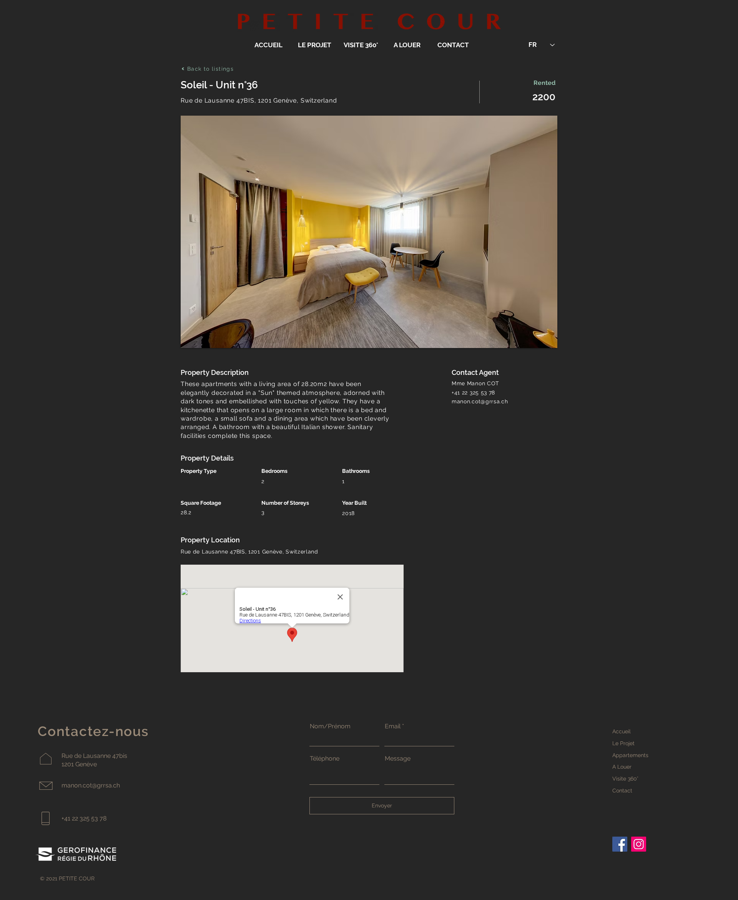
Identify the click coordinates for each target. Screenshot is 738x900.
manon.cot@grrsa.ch (480, 401)
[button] (369, 232)
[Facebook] (619, 844)
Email (393, 726)
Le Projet (623, 743)
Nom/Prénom (330, 726)
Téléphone (324, 759)
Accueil (621, 731)
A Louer (622, 767)
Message (398, 759)
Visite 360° (625, 779)
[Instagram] (638, 844)
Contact (622, 790)
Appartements (630, 755)
